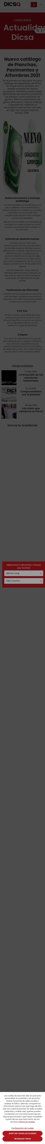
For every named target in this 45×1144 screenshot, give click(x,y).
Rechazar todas (22, 1139)
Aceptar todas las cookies (22, 1133)
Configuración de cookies (22, 1128)
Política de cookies (27, 1122)
